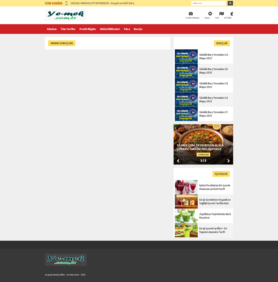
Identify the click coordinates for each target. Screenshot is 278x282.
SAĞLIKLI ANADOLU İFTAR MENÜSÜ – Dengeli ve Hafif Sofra (102, 3)
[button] (66, 2)
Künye (207, 18)
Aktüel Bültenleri (110, 29)
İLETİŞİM (227, 18)
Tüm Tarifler (68, 29)
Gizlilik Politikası (192, 18)
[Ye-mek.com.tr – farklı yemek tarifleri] (66, 15)
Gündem (52, 29)
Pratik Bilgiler (87, 29)
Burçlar (138, 29)
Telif (217, 18)
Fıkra (127, 29)
